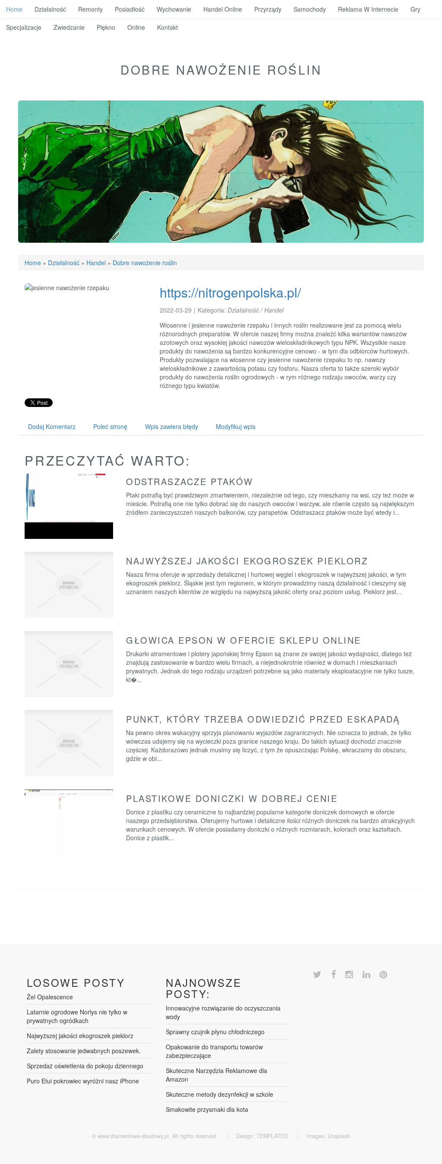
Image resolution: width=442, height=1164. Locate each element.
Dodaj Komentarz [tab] (52, 426)
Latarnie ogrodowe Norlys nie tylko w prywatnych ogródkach (77, 1016)
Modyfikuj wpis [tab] (236, 426)
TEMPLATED (272, 1136)
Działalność (63, 262)
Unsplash (339, 1136)
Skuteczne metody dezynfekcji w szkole (219, 1094)
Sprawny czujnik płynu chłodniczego (215, 1031)
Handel (96, 262)
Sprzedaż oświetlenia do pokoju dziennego (85, 1065)
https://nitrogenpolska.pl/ (230, 292)
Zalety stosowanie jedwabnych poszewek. (84, 1050)
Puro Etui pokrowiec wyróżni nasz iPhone (83, 1080)
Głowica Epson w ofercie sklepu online (243, 640)
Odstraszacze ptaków (189, 481)
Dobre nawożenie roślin (145, 262)
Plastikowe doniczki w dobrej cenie (232, 798)
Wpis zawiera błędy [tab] (171, 426)
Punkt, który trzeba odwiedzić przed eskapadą (263, 719)
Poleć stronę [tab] (110, 426)
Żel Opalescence (50, 996)
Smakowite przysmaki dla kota (207, 1109)
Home (33, 262)
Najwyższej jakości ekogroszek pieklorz (247, 560)
